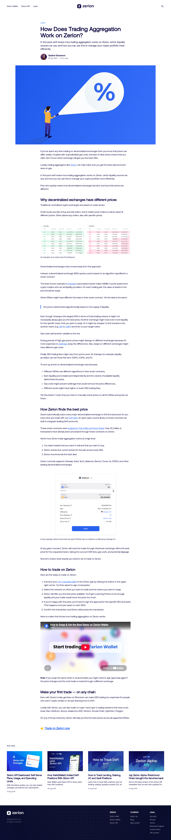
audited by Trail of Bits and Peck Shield (86, 428)
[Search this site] (162, 6)
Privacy (153, 820)
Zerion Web (114, 816)
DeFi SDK (73, 418)
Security (153, 816)
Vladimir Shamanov (56, 55)
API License (154, 833)
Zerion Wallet (12, 6)
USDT (68, 326)
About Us (134, 816)
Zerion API (25, 6)
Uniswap (71, 283)
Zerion (74, 165)
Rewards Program (157, 826)
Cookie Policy (155, 829)
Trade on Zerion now (57, 728)
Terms (152, 823)
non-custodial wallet (66, 581)
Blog (132, 820)
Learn (35, 6)
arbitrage (63, 344)
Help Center (135, 823)
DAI (60, 326)
